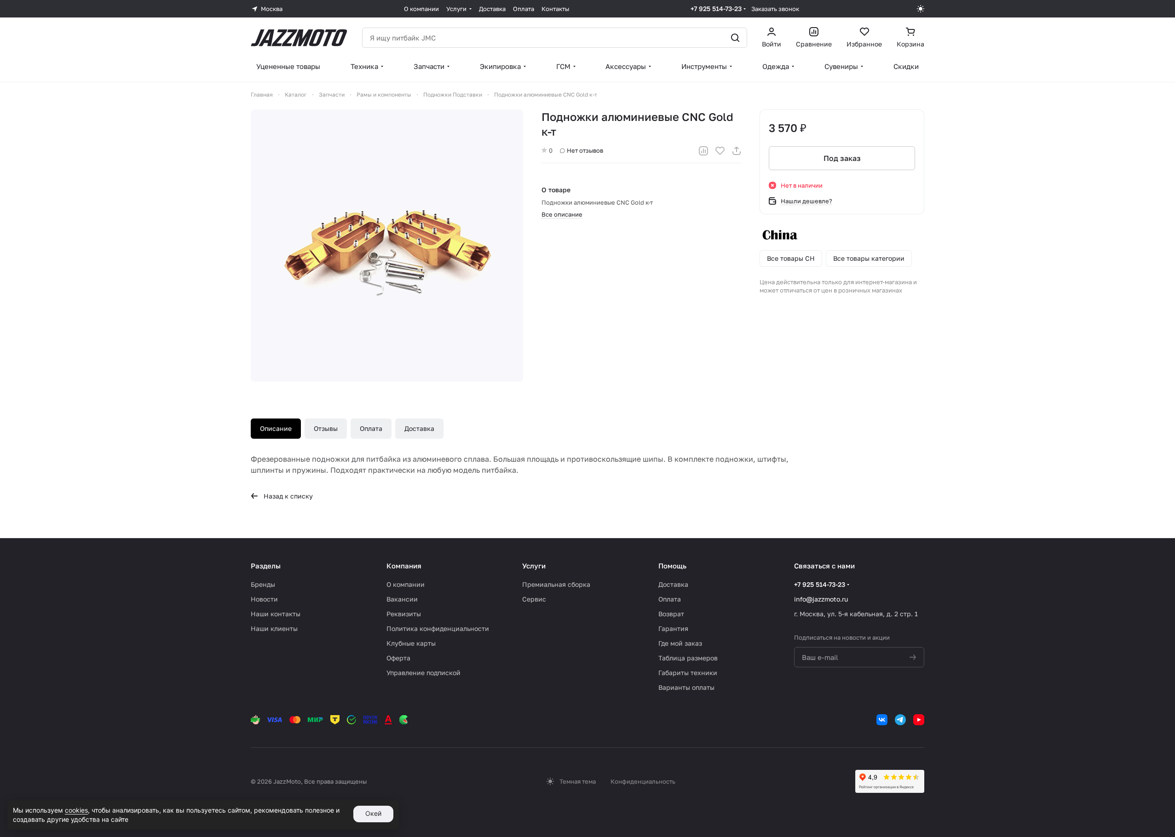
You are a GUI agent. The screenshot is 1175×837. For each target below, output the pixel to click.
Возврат (671, 614)
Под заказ (842, 158)
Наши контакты (275, 614)
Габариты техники (687, 672)
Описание (276, 428)
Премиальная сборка (556, 584)
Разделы (266, 566)
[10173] (387, 245)
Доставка (419, 428)
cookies (76, 810)
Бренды (263, 584)
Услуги (534, 566)
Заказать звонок (775, 8)
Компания (403, 566)
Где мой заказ (680, 643)
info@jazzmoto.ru (821, 599)
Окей (373, 813)
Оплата (371, 428)
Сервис (534, 599)
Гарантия (673, 628)
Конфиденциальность (643, 781)
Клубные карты (411, 643)
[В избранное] (720, 150)
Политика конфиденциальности (437, 628)
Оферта (398, 658)
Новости (264, 599)
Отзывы (326, 428)
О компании (405, 584)
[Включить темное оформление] (920, 8)
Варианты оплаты (686, 687)
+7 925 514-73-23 (716, 8)
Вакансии (402, 599)
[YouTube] (918, 719)
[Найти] (735, 37)
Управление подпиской (423, 672)
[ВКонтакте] (881, 719)
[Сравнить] (703, 150)
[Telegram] (900, 719)
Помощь (672, 566)
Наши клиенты (274, 628)
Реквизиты (403, 614)
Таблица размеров (688, 658)
